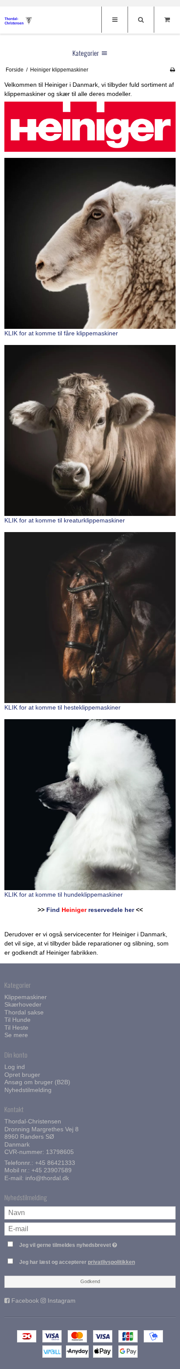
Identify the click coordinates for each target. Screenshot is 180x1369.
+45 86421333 (55, 1162)
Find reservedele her (90, 909)
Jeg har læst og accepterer (77, 1262)
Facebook (25, 1300)
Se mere (16, 1034)
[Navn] (90, 1212)
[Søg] (141, 20)
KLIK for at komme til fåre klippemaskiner (61, 333)
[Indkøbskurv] (167, 20)
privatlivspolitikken (111, 1262)
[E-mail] (90, 1228)
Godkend (90, 1281)
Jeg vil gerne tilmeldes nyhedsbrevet (81, 1244)
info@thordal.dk (47, 1177)
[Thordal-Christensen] (21, 20)
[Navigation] (114, 20)
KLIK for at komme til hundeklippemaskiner (63, 894)
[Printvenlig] (172, 70)
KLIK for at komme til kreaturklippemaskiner (64, 520)
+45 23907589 (51, 1170)
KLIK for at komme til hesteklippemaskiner (62, 707)
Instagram (62, 1300)
